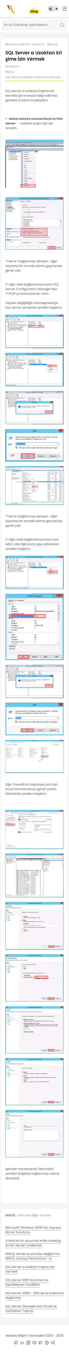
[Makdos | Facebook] (46, 1343)
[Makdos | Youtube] (34, 1343)
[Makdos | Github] (16, 1343)
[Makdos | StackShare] (52, 1343)
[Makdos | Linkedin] (21, 1343)
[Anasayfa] (20, 9)
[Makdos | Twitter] (40, 1343)
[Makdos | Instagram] (28, 1343)
